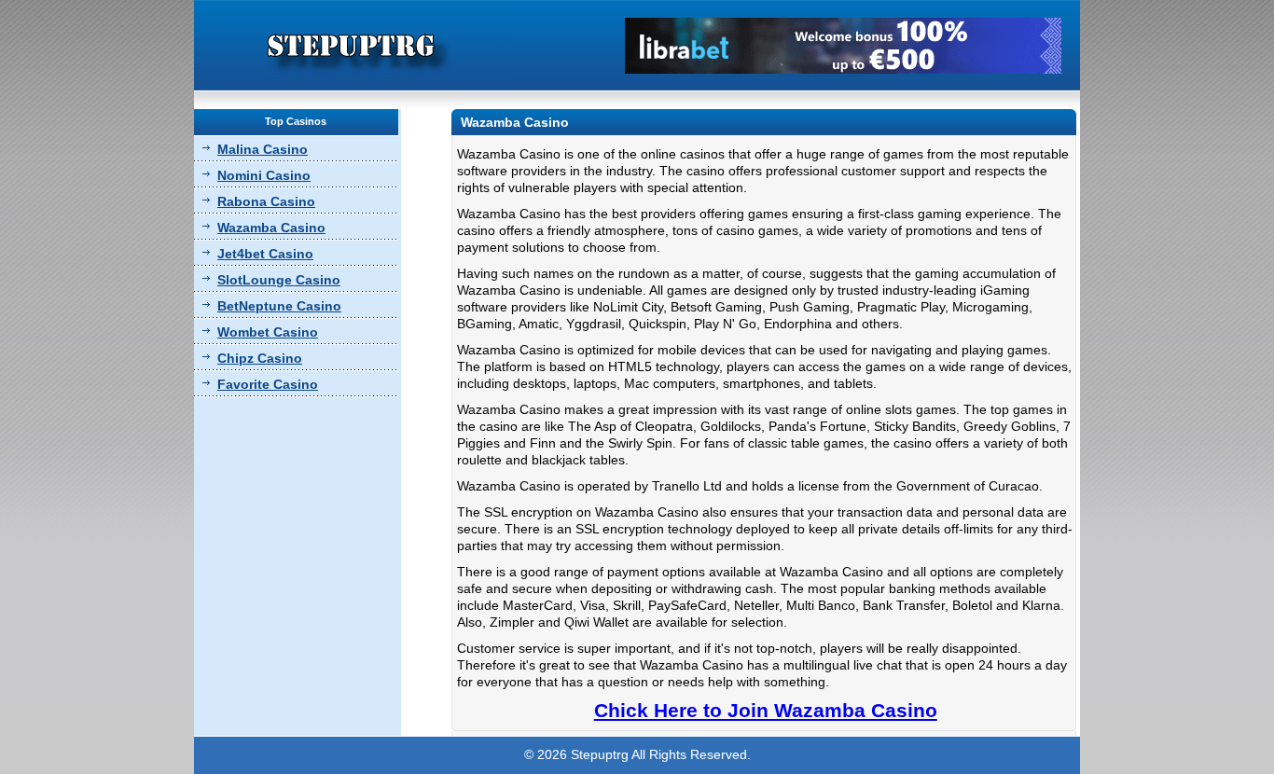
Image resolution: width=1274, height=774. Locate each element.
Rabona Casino (266, 201)
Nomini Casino (264, 175)
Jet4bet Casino (265, 253)
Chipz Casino (259, 358)
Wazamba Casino (271, 227)
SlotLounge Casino (278, 279)
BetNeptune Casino (279, 305)
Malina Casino (262, 149)
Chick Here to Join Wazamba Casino (765, 710)
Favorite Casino (267, 384)
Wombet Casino (267, 332)
